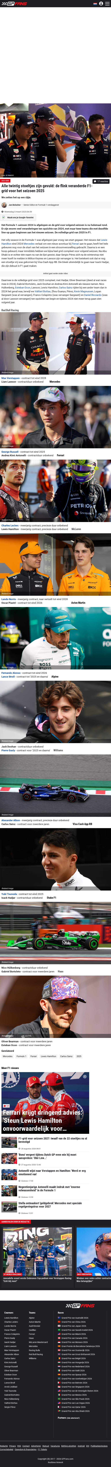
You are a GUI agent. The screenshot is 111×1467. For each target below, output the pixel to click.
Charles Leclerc (10, 525)
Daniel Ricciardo (93, 295)
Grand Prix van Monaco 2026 (75, 1342)
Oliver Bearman (11, 1370)
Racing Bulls (34, 1350)
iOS (87, 1446)
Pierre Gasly (8, 750)
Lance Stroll (8, 676)
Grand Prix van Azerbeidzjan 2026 (77, 1379)
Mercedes (29, 243)
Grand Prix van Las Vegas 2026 (76, 1403)
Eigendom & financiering (25, 1449)
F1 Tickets (42, 1449)
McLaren (76, 529)
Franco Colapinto (12, 1334)
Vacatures (55, 1446)
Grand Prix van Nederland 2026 (76, 1366)
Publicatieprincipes (99, 1446)
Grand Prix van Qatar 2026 (74, 1407)
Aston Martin (35, 1322)
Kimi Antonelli (10, 1362)
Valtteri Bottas (43, 291)
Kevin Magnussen (83, 291)
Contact (26, 1446)
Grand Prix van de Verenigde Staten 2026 (80, 1391)
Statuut (45, 1446)
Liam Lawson (10, 1346)
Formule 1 (21, 1056)
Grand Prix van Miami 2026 (74, 1334)
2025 (79, 1056)
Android (81, 1446)
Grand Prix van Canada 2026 (74, 1338)
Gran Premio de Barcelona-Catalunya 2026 (81, 1346)
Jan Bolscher (15, 205)
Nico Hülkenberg (11, 1399)
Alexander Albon (10, 820)
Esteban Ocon (22, 287)
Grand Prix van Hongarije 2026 (75, 1362)
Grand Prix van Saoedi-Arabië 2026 (77, 1330)
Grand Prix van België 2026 (74, 1358)
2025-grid (5, 181)
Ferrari (75, 243)
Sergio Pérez (9, 1407)
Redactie (4, 1446)
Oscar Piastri (10, 1330)
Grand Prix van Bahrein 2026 (74, 1383)
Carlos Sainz (65, 287)
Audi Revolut (34, 1326)
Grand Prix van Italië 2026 (73, 1370)
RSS (19, 1446)
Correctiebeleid (6, 1449)
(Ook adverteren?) (73, 1418)
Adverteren (36, 1446)
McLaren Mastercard (38, 1342)
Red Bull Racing (10, 310)
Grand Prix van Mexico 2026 (74, 1395)
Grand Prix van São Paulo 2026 (75, 1399)
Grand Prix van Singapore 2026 (75, 1387)
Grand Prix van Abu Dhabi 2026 (76, 1411)
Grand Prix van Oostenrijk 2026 (75, 1350)
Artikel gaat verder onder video (55, 273)
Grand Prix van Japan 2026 (74, 1326)
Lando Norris (8, 599)
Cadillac (32, 1330)
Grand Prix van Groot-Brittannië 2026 (78, 1354)
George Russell (9, 451)
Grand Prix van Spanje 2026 (74, 1374)
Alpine (31, 1318)
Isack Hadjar (10, 1342)
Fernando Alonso (11, 672)
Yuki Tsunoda (9, 894)
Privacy (12, 1446)
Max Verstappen (10, 378)
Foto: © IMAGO (7, 175)
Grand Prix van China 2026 (74, 1322)
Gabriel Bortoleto (12, 1395)
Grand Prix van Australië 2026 (75, 1318)
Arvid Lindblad (10, 1387)
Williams (58, 750)
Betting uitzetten (68, 1446)
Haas (60, 971)
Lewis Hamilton (48, 1056)
